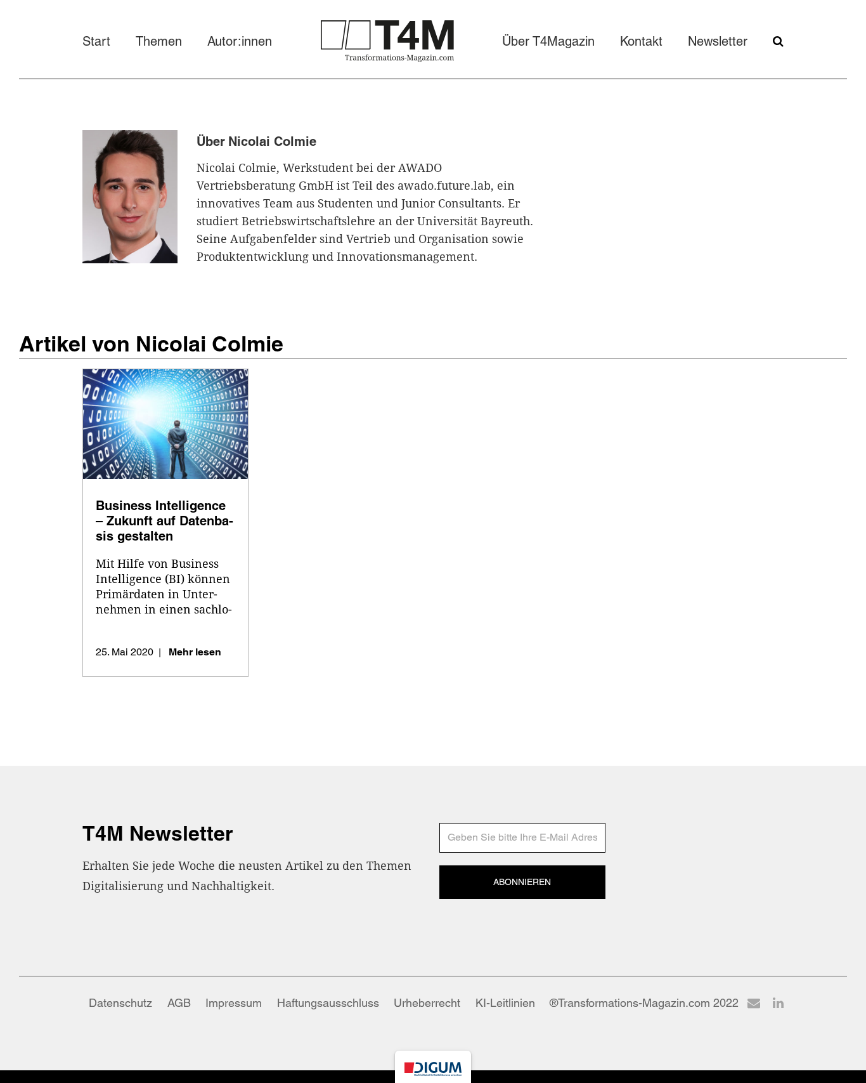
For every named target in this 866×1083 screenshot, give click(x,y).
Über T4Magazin (548, 41)
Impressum (233, 1002)
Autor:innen (239, 41)
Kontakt (641, 41)
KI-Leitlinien (505, 1002)
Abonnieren (522, 882)
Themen (159, 41)
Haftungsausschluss (328, 1002)
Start (96, 41)
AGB (179, 1002)
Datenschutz (120, 1002)
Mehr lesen (195, 652)
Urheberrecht (427, 1002)
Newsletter (717, 41)
